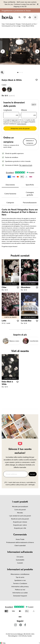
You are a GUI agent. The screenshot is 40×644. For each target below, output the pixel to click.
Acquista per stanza (20, 522)
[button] (24, 17)
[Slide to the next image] (37, 51)
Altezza (28, 112)
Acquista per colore (20, 525)
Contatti (20, 563)
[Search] (19, 17)
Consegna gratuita (30, 193)
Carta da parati (10, 24)
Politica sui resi (20, 590)
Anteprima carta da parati (20, 128)
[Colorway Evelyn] (4, 89)
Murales (20, 513)
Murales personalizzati (20, 506)
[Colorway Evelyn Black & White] (9, 89)
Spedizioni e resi (20, 580)
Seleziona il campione (30, 142)
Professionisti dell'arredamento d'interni (20, 542)
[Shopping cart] (29, 17)
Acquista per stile (20, 528)
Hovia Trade (20, 539)
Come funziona (10, 193)
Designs (18, 24)
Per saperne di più (25, 165)
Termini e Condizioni (20, 583)
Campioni (10, 202)
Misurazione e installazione (20, 574)
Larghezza (10, 112)
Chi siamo (20, 557)
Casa (3, 24)
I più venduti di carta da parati (20, 516)
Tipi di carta (20, 577)
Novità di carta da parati (20, 519)
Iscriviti (32, 474)
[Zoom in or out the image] (2, 72)
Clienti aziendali (20, 545)
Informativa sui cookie (20, 593)
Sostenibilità (20, 560)
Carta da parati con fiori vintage (11, 26)
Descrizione (10, 184)
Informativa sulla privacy (20, 586)
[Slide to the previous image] (3, 51)
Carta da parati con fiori (29, 24)
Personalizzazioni (30, 202)
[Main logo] (8, 17)
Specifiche (30, 184)
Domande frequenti (20, 596)
